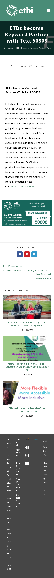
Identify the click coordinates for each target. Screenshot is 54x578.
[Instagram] (27, 455)
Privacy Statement (18, 484)
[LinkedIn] (27, 463)
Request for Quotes (18, 500)
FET (15, 66)
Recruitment (18, 452)
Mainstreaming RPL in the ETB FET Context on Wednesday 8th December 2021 (27, 367)
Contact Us (18, 442)
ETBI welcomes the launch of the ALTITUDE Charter (27, 410)
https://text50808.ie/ (22, 186)
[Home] (4, 48)
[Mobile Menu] (48, 10)
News (23, 66)
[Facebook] (27, 448)
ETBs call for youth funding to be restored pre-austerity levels (27, 324)
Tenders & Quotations (18, 467)
